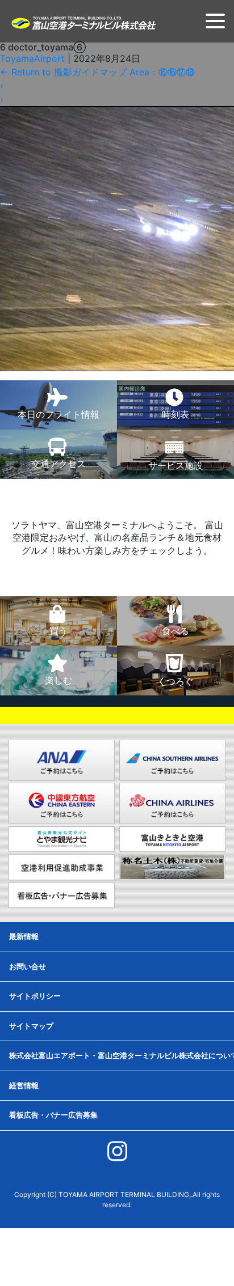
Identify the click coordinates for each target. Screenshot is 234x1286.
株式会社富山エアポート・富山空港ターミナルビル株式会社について (121, 1055)
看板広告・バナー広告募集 (53, 1114)
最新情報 (24, 936)
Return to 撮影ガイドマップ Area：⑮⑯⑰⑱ (97, 72)
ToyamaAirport (32, 58)
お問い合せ (27, 966)
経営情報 (24, 1085)
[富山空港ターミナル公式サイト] (83, 22)
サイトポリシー (35, 995)
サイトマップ (31, 1025)
